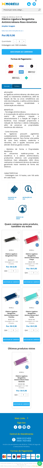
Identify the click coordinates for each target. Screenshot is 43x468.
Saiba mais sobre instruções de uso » (12, 31)
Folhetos (16, 86)
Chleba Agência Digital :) (32, 466)
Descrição (7, 86)
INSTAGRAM (24, 427)
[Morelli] (10, 4)
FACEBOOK (15, 427)
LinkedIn (28, 427)
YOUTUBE (20, 427)
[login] (29, 4)
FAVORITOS (19, 233)
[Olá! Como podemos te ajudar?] (39, 463)
